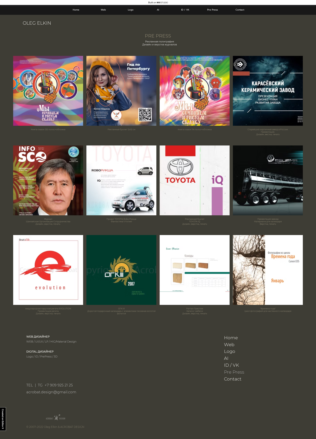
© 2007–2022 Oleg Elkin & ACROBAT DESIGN (55, 426)
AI (226, 358)
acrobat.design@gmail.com (51, 392)
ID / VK (231, 365)
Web (229, 344)
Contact (232, 379)
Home (231, 337)
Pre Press (234, 372)
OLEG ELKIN (37, 23)
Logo (229, 351)
